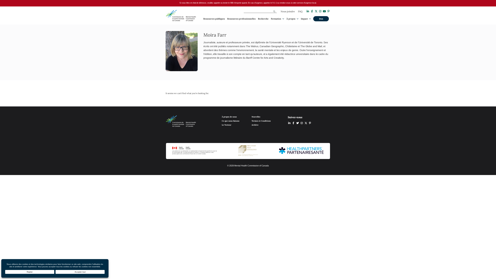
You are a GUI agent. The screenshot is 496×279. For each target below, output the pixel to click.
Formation (276, 18)
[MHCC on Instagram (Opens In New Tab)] (301, 123)
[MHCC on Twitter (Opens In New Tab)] (297, 123)
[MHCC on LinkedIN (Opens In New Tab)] (289, 123)
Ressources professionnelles (241, 18)
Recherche (263, 18)
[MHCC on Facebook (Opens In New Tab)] (293, 123)
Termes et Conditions (261, 121)
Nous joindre (288, 11)
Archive (255, 125)
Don (321, 18)
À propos (290, 18)
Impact (304, 18)
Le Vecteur (226, 125)
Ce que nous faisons (230, 121)
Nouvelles (256, 117)
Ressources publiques (214, 18)
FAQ (300, 11)
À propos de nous (229, 117)
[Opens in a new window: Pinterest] (328, 11)
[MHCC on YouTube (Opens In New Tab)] (305, 123)
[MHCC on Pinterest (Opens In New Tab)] (310, 123)
